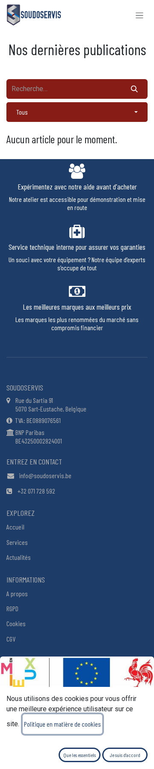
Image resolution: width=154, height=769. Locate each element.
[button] (77, 112)
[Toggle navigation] (139, 15)
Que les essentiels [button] (79, 755)
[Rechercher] (134, 89)
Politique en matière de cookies (62, 724)
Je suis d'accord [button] (125, 755)
